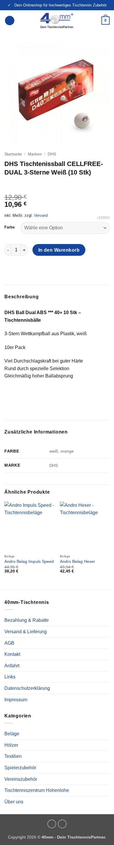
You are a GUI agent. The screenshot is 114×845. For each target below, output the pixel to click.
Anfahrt (11, 665)
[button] (9, 21)
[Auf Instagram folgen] (51, 823)
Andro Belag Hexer (77, 561)
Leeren (103, 217)
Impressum (15, 699)
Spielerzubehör (20, 767)
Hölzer (11, 745)
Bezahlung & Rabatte (26, 620)
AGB (9, 643)
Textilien (13, 756)
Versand (41, 215)
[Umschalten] (106, 733)
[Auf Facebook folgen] (62, 823)
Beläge (11, 733)
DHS (52, 154)
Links (9, 676)
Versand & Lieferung (25, 631)
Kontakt (12, 654)
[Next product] (9, 184)
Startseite (13, 154)
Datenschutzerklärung (27, 688)
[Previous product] (21, 184)
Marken (35, 154)
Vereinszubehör (20, 779)
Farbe (9, 227)
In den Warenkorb (59, 250)
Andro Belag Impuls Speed (29, 561)
